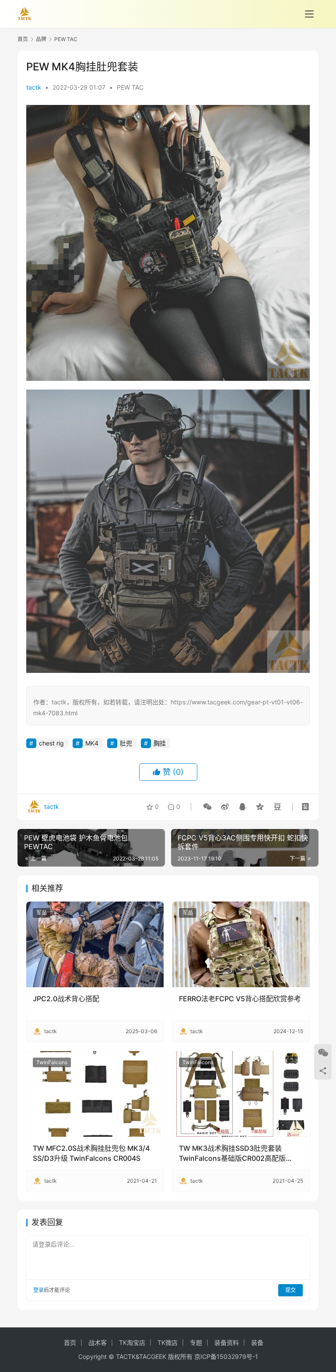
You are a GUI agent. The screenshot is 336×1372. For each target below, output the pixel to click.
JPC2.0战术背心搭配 (66, 998)
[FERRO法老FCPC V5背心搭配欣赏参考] (241, 944)
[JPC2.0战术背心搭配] (95, 944)
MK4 (91, 743)
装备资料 (226, 1342)
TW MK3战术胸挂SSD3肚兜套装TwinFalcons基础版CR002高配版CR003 (232, 1153)
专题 (196, 1342)
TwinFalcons (51, 1062)
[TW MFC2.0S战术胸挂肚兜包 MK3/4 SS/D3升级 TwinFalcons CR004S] (95, 1094)
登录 (38, 1290)
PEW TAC (130, 87)
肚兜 (126, 743)
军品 (41, 912)
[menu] (309, 14)
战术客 (97, 1342)
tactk (33, 87)
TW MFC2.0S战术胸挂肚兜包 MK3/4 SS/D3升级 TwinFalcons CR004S (91, 1153)
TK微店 (168, 1342)
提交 (290, 1290)
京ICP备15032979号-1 (226, 1356)
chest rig (51, 743)
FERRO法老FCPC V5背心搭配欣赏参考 (240, 998)
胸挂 (160, 743)
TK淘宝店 (132, 1342)
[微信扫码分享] (207, 807)
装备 (257, 1342)
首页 (23, 39)
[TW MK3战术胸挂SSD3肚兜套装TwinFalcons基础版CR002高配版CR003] (241, 1094)
